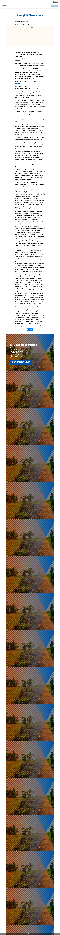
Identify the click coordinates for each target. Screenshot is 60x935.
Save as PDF (30, 329)
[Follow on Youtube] (50, 1)
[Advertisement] (33, 37)
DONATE (56, 1)
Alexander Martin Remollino (22, 21)
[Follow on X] (46, 1)
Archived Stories (30, 11)
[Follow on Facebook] (44, 1)
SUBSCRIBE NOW (21, 362)
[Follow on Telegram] (51, 3)
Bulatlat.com (18, 83)
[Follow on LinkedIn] (48, 1)
